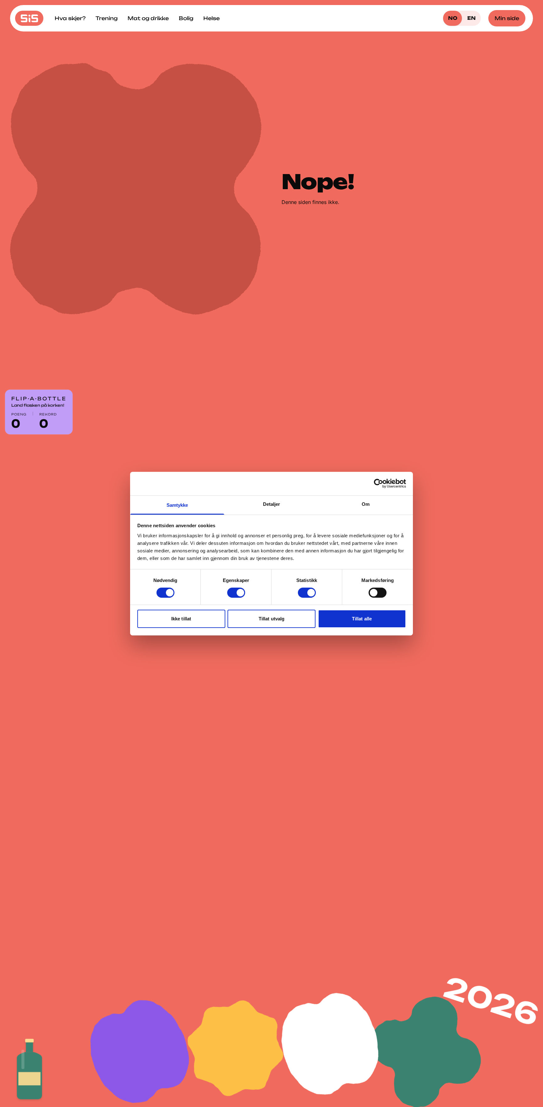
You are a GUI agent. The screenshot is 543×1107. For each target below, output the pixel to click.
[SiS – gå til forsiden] (29, 18)
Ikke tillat (181, 618)
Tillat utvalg (271, 618)
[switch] (236, 593)
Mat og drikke (148, 18)
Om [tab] (366, 503)
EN (471, 18)
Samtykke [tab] (177, 504)
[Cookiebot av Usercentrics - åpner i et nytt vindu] (378, 483)
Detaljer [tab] (271, 503)
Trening (107, 18)
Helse (211, 18)
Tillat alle (362, 618)
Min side (507, 18)
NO (452, 18)
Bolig (186, 18)
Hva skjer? (70, 18)
